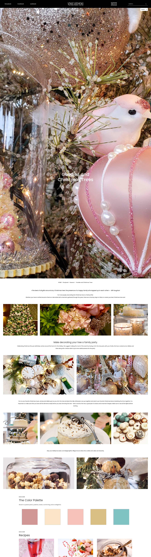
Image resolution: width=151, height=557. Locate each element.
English (143, 9)
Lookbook (33, 4)
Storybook (8, 4)
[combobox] (144, 9)
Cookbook (20, 4)
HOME (59, 282)
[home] (75, 4)
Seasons (72, 282)
